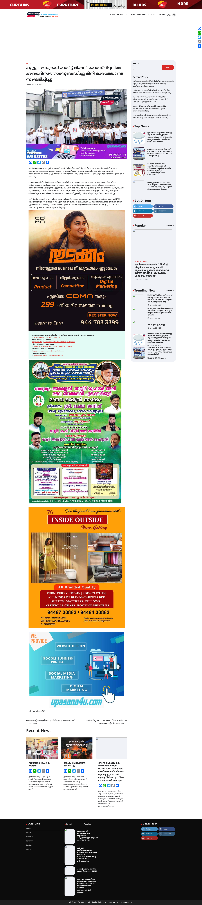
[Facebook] (199, 28)
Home (112, 15)
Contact (152, 15)
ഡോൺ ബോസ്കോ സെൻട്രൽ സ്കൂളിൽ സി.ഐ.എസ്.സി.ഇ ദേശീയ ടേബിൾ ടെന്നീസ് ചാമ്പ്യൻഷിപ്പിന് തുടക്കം (86, 885)
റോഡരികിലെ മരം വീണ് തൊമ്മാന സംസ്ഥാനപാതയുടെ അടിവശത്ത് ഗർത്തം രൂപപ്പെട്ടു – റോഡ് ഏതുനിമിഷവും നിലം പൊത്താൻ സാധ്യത (111, 772)
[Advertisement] (101, 38)
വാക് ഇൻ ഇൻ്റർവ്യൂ (156, 312)
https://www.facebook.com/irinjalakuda (46, 337)
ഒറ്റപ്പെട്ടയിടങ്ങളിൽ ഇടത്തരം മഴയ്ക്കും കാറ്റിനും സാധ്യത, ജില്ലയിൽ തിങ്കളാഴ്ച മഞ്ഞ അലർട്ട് (160, 298)
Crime (162, 15)
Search (136, 63)
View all (169, 226)
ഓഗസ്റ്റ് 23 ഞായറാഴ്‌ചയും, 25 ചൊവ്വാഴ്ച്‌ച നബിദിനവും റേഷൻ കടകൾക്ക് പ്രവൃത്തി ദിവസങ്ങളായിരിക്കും (149, 108)
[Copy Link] (199, 41)
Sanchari (141, 15)
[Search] (174, 15)
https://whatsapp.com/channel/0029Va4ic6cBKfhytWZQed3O (53, 342)
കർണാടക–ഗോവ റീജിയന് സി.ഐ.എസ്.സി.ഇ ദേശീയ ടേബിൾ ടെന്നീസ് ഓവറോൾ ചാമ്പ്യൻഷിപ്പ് (159, 152)
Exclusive (130, 15)
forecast (138, 262)
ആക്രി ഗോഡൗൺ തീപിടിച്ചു (74, 764)
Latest (120, 15)
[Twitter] (199, 37)
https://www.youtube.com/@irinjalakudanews (48, 351)
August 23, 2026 (155, 305)
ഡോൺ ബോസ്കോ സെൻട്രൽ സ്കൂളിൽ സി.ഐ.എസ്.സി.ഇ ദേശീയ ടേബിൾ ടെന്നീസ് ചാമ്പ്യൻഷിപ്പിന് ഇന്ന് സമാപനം (150, 99)
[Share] (199, 46)
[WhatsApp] (199, 33)
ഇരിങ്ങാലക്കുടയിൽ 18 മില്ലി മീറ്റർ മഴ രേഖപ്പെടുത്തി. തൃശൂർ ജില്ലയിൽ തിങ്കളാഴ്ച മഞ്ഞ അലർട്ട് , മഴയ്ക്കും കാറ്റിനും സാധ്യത (153, 83)
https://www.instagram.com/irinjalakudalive (47, 356)
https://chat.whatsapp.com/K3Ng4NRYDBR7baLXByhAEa (52, 346)
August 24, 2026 (142, 280)
